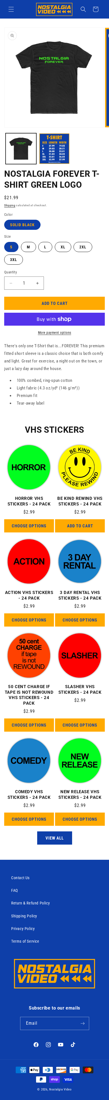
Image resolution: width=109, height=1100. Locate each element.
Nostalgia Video (60, 1089)
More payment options (54, 333)
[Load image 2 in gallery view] (54, 148)
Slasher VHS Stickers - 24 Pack (80, 689)
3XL (13, 259)
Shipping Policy (24, 916)
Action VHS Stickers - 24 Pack (29, 595)
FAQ (14, 890)
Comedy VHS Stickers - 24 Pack (29, 794)
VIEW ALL (55, 838)
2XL (82, 247)
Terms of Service (25, 941)
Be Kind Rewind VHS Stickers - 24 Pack (80, 501)
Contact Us (20, 878)
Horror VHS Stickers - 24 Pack (29, 501)
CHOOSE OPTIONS (29, 526)
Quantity (10, 272)
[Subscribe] (83, 1023)
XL (63, 247)
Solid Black (22, 225)
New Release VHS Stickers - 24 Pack (80, 794)
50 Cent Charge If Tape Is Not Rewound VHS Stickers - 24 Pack (29, 695)
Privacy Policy (23, 928)
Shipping (9, 205)
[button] (11, 9)
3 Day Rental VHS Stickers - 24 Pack (80, 595)
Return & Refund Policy (30, 903)
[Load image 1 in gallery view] (21, 148)
